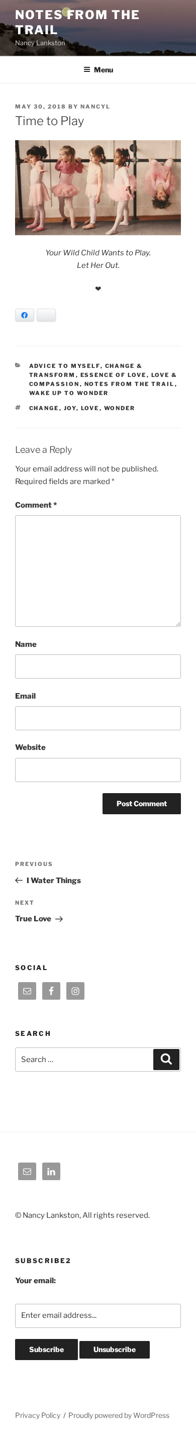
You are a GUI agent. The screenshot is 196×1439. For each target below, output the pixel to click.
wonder (120, 408)
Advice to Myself (65, 365)
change (44, 408)
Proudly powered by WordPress (118, 1415)
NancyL (95, 106)
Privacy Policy (37, 1415)
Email (25, 696)
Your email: (35, 1280)
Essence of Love (113, 374)
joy (70, 408)
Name (26, 644)
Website (30, 747)
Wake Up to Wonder (69, 393)
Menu (103, 69)
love (90, 408)
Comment (36, 505)
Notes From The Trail (129, 384)
